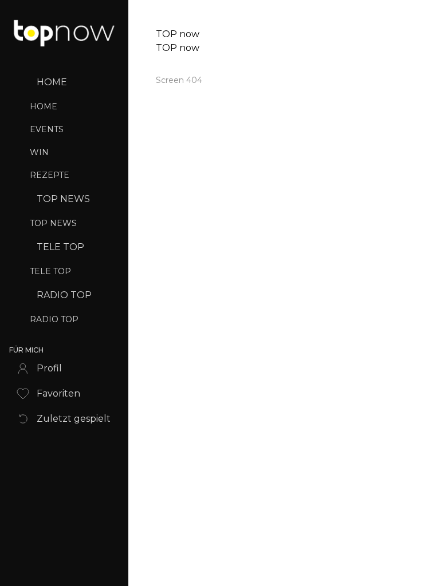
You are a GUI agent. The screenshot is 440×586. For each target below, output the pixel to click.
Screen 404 (179, 80)
